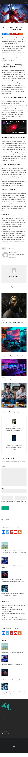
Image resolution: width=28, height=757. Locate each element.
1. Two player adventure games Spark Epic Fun (13, 412)
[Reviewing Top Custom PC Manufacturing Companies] (4, 560)
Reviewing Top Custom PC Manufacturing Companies (11, 566)
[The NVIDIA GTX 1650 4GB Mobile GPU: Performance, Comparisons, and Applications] (4, 574)
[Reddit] (21, 34)
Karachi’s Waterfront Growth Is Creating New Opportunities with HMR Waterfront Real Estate (13, 618)
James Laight (13, 252)
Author (3, 248)
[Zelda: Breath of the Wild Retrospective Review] (4, 545)
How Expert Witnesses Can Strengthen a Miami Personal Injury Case (13, 606)
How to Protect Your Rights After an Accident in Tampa (13, 614)
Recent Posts (10, 248)
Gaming (3, 25)
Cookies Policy (5, 733)
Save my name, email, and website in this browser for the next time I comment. (14, 502)
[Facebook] (4, 34)
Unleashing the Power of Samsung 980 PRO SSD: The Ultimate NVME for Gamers (13, 594)
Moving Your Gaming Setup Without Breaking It (13, 356)
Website (17, 494)
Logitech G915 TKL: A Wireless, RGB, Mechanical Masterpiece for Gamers (14, 446)
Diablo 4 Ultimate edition (7, 60)
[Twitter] (8, 34)
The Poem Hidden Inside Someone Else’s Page (12, 622)
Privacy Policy (5, 731)
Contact (3, 723)
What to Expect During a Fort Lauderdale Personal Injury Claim (11, 610)
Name (2, 488)
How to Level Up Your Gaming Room (10, 379)
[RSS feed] (20, 532)
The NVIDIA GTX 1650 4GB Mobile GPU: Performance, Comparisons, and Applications (12, 580)
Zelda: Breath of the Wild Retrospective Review (13, 550)
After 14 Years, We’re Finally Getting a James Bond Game (12, 323)
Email (2, 494)
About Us (3, 721)
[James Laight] (5, 255)
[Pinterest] (12, 34)
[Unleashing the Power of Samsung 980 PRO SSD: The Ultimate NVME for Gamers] (4, 588)
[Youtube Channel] (15, 532)
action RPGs (23, 231)
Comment (3, 466)
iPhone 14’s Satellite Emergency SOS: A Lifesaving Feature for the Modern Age (14, 429)
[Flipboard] (17, 34)
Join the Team (5, 718)
